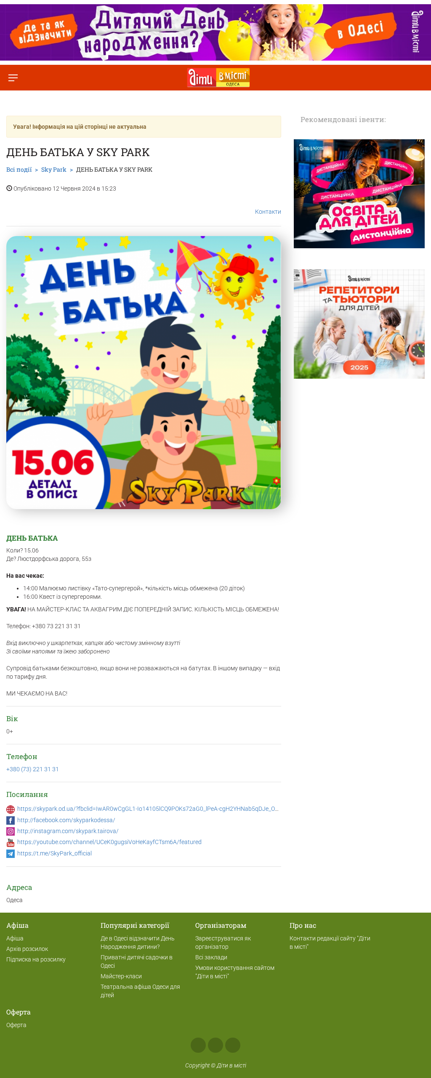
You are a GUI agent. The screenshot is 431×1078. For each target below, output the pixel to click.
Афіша (15, 938)
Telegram (232, 1045)
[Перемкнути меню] (13, 77)
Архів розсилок (27, 948)
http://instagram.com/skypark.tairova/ (68, 831)
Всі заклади (211, 957)
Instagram (215, 1045)
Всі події (19, 169)
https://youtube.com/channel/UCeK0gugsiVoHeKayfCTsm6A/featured (109, 842)
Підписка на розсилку (36, 959)
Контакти (268, 211)
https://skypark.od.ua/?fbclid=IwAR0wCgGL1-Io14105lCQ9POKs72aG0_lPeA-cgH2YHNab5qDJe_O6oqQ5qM (159, 808)
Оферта (16, 1025)
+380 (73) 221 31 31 (32, 769)
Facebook (198, 1045)
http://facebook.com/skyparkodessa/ (66, 820)
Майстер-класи (121, 976)
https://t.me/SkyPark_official (54, 853)
